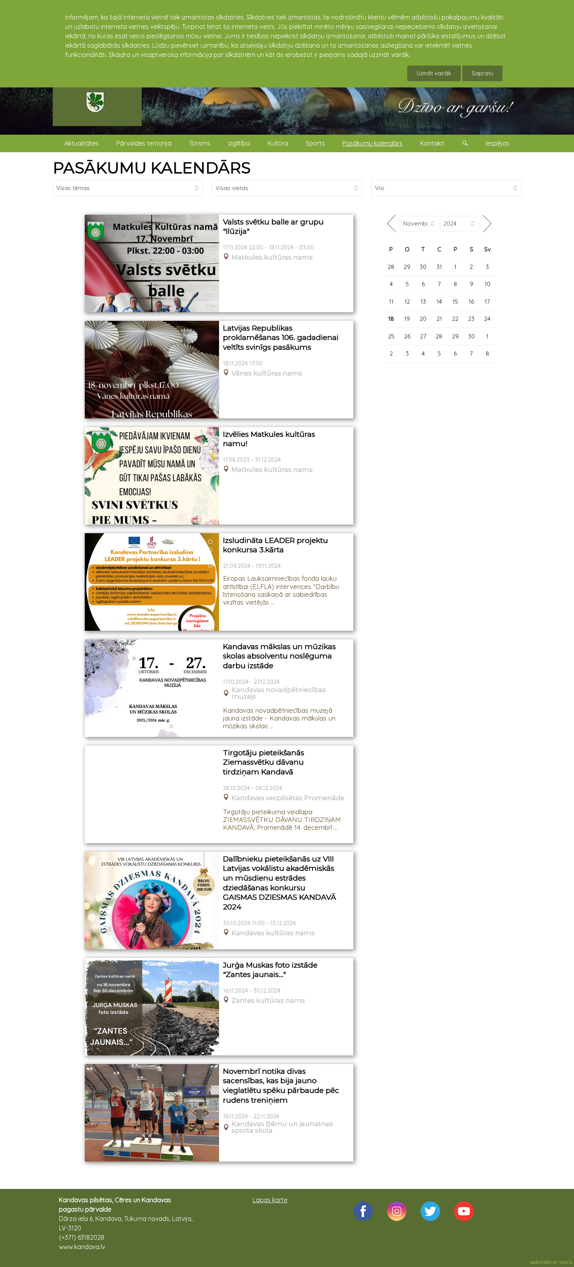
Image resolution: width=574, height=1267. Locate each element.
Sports (315, 143)
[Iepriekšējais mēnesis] (391, 223)
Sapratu (482, 73)
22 (455, 318)
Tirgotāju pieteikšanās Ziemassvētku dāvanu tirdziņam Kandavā (263, 762)
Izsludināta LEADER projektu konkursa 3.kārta (275, 545)
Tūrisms (199, 143)
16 (471, 301)
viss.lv (566, 1262)
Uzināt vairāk (434, 73)
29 (407, 266)
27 (423, 336)
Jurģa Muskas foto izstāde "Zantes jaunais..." (270, 970)
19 (407, 318)
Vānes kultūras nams (267, 373)
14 (439, 301)
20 (423, 318)
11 (391, 301)
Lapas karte (270, 1200)
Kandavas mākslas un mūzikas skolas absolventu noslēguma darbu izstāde (279, 656)
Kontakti (432, 143)
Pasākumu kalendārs (372, 143)
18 (391, 318)
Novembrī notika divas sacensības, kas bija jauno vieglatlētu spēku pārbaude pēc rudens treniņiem (281, 1086)
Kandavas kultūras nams (273, 933)
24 (487, 318)
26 (407, 336)
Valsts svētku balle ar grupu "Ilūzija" (273, 226)
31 (439, 266)
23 (471, 318)
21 (439, 318)
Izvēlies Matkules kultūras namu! (269, 439)
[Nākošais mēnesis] (487, 223)
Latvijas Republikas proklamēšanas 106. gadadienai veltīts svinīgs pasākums (281, 338)
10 (487, 284)
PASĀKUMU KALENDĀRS (152, 167)
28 (391, 266)
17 (487, 301)
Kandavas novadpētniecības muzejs (279, 693)
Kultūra (277, 143)
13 (423, 301)
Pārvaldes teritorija (143, 143)
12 (407, 301)
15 (455, 301)
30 (423, 266)
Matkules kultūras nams (272, 257)
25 (391, 336)
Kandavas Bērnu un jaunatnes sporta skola (282, 1127)
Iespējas (498, 143)
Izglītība (239, 143)
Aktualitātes (81, 143)
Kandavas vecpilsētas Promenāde (288, 798)
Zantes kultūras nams (268, 1000)
